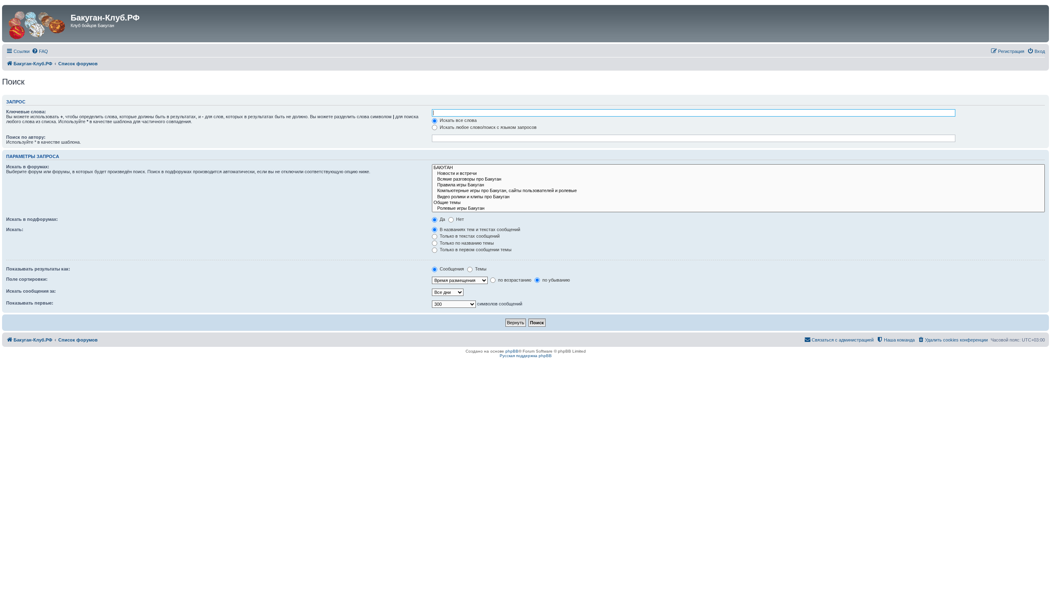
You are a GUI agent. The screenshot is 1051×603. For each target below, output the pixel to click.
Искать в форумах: (27, 166)
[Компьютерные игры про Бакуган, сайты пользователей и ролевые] (738, 191)
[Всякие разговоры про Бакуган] (738, 179)
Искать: (14, 229)
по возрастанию (514, 279)
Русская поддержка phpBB (526, 355)
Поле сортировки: (27, 279)
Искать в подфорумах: (32, 219)
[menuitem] (40, 51)
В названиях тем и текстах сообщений (479, 229)
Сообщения (451, 268)
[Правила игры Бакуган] (738, 185)
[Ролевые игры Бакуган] (738, 208)
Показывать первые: (29, 302)
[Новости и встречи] (738, 174)
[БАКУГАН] (738, 168)
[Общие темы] (738, 203)
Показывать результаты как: (38, 268)
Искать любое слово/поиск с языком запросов (487, 127)
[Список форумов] (37, 23)
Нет (459, 219)
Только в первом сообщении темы (475, 249)
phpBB (512, 351)
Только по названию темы (466, 243)
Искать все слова (457, 120)
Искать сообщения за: (31, 291)
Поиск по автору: (26, 137)
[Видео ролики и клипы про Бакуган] (738, 197)
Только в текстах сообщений (469, 236)
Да (441, 219)
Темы (480, 268)
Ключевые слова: (26, 111)
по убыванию (555, 279)
